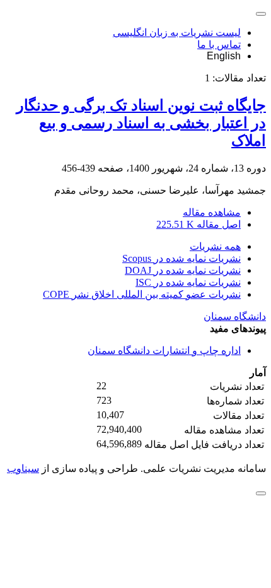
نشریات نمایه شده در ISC (188, 282)
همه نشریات (215, 246)
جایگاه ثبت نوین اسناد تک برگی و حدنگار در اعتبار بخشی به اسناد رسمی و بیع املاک (141, 123)
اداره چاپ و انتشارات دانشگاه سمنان (164, 350)
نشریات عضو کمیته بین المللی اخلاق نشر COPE (142, 294)
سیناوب (23, 468)
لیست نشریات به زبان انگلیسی (177, 32)
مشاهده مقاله (212, 212)
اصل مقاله (198, 224)
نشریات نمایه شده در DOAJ (183, 270)
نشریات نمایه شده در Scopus (181, 258)
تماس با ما (219, 44)
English (224, 55)
